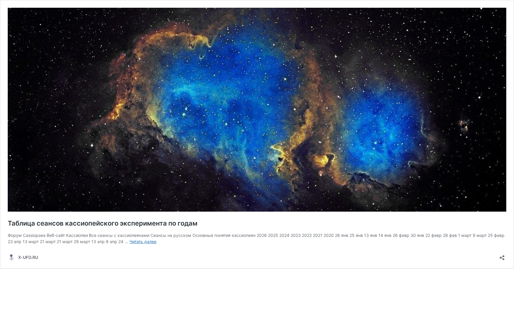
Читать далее (142, 241)
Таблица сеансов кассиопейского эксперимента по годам (103, 223)
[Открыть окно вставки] (502, 255)
